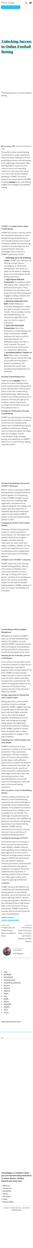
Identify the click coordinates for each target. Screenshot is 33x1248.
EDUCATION (8, 977)
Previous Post (5, 925)
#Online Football (8, 917)
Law (5, 996)
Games (6, 985)
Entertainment (9, 980)
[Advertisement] (16, 24)
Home (6, 993)
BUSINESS (7, 974)
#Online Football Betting (10, 920)
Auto (5, 972)
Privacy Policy (8, 1202)
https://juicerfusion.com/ (11, 1021)
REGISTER (7, 1004)
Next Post (29, 925)
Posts (5, 1199)
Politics (6, 1001)
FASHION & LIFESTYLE (10, 7)
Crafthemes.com (16, 1210)
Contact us (7, 1188)
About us (6, 1185)
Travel (6, 1012)
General (7, 988)
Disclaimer (7, 1191)
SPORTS (7, 1007)
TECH (6, 1009)
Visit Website (18, 953)
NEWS (6, 999)
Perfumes (7, 1196)
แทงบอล (17, 380)
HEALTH (7, 991)
